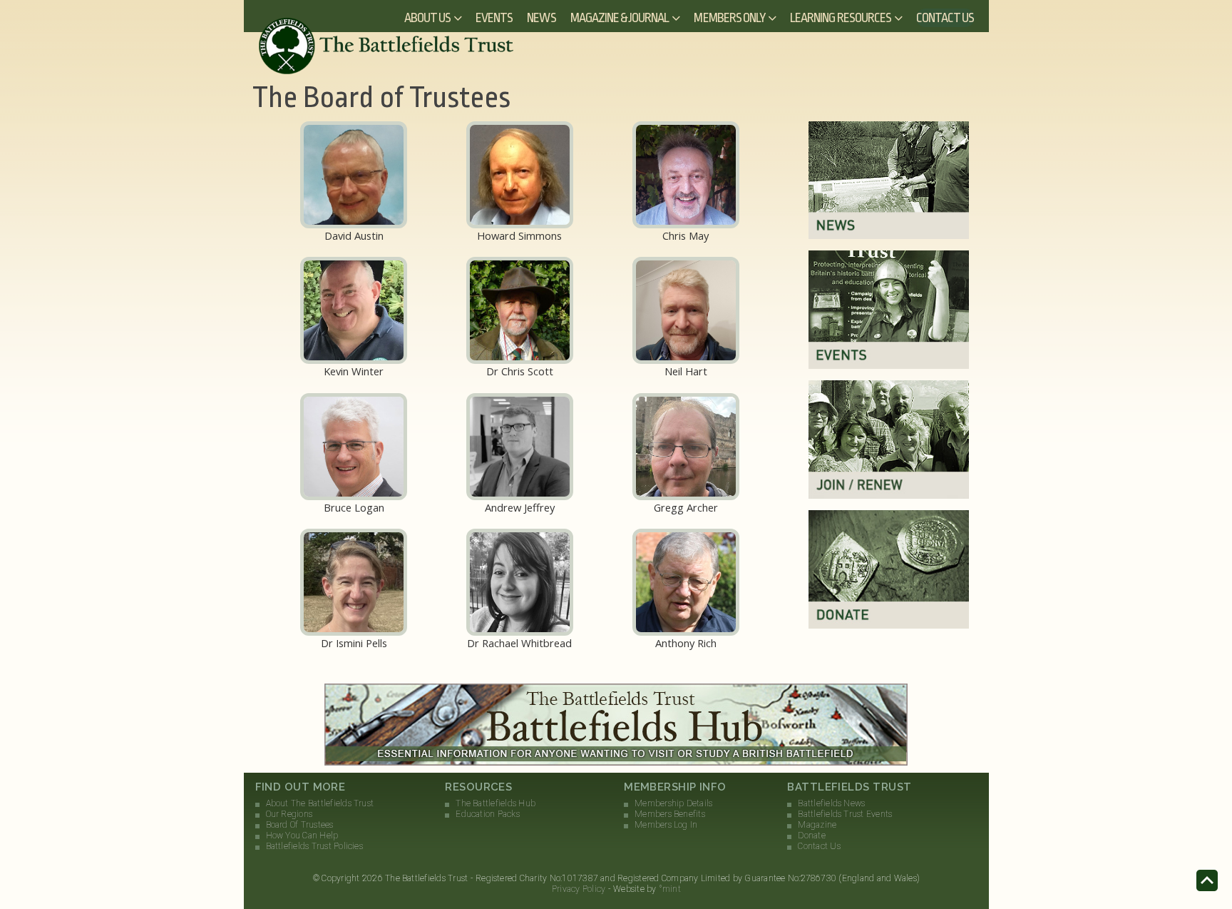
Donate (811, 836)
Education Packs (488, 814)
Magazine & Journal (619, 18)
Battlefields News (831, 803)
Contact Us (945, 18)
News (541, 18)
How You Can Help (302, 836)
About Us (427, 18)
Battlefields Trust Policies (314, 846)
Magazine (817, 825)
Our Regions (289, 814)
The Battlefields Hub (495, 803)
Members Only (729, 18)
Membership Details (673, 803)
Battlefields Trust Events (845, 814)
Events (494, 18)
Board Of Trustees (300, 825)
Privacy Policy (578, 889)
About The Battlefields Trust (320, 803)
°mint (670, 889)
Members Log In (666, 825)
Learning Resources (840, 18)
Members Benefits (670, 814)
